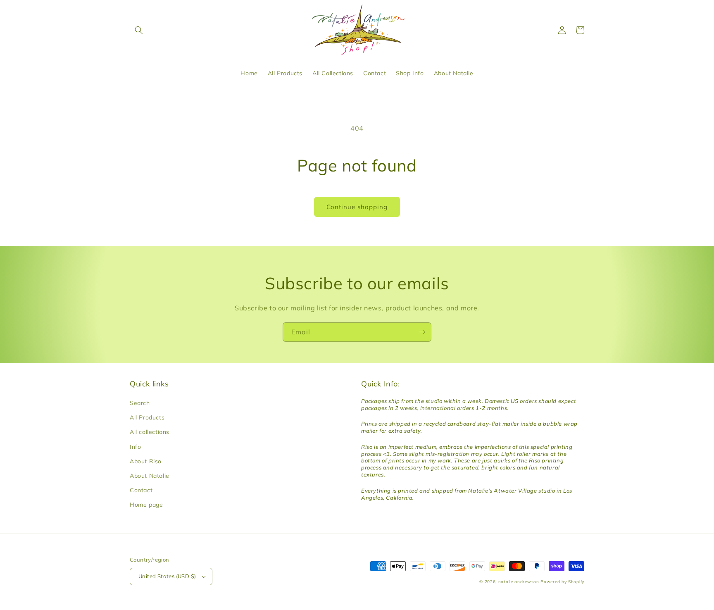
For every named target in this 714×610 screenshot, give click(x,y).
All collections (149, 432)
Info (135, 446)
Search (140, 403)
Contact (141, 490)
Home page (146, 504)
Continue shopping (357, 207)
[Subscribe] (422, 332)
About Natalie (149, 475)
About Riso (146, 461)
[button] (139, 30)
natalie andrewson (518, 581)
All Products (147, 417)
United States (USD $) (167, 576)
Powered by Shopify (562, 581)
